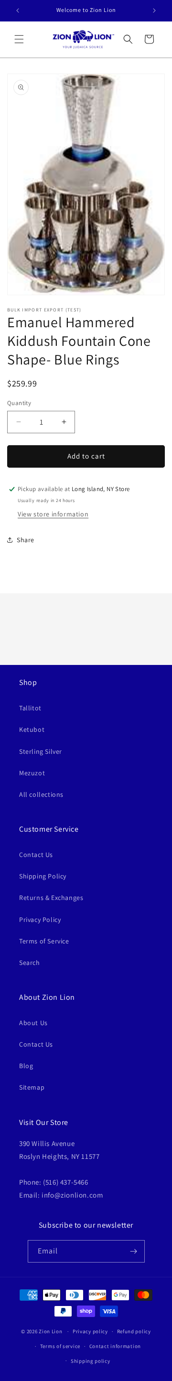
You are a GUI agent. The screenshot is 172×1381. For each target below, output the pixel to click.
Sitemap (31, 1087)
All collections (41, 794)
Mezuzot (32, 773)
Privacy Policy (40, 919)
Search (29, 962)
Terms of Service (44, 941)
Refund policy (134, 1331)
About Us (33, 1022)
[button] (19, 39)
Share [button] (25, 539)
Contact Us (36, 854)
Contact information (115, 1346)
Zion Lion (50, 1331)
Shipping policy (90, 1361)
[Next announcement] (154, 10)
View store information (53, 514)
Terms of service (60, 1346)
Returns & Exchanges (51, 897)
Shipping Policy (42, 876)
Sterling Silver (40, 751)
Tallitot (30, 708)
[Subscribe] (133, 1251)
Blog (26, 1065)
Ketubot (31, 729)
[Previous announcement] (17, 10)
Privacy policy (90, 1331)
